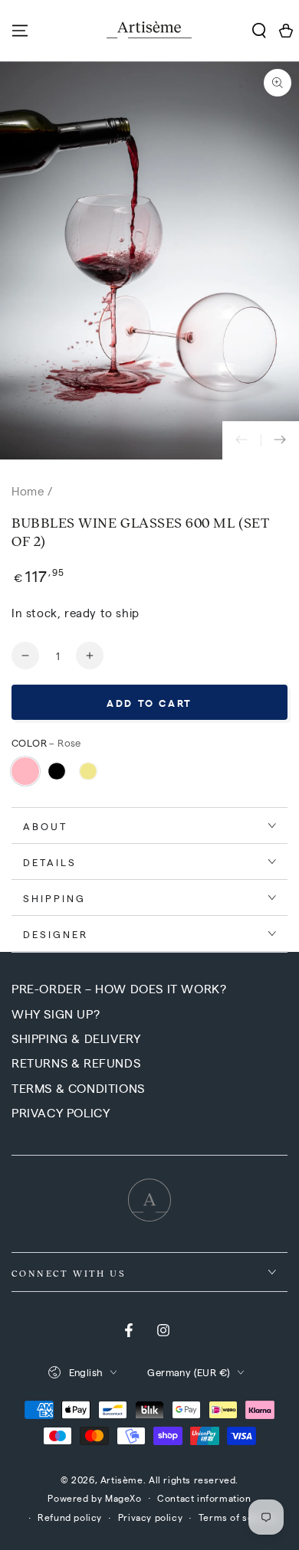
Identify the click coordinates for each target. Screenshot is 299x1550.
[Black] (57, 771)
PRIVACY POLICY (61, 1112)
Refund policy (70, 1517)
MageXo (123, 1498)
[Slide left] (241, 440)
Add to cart (149, 702)
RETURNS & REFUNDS (76, 1063)
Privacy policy (150, 1517)
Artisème (121, 1479)
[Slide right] (280, 440)
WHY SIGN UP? (56, 1014)
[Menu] (20, 31)
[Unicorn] (88, 771)
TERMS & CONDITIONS (78, 1088)
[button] (258, 31)
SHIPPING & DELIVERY (76, 1038)
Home (28, 490)
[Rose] (25, 771)
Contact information (204, 1498)
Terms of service (238, 1517)
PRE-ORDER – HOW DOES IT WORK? (119, 988)
